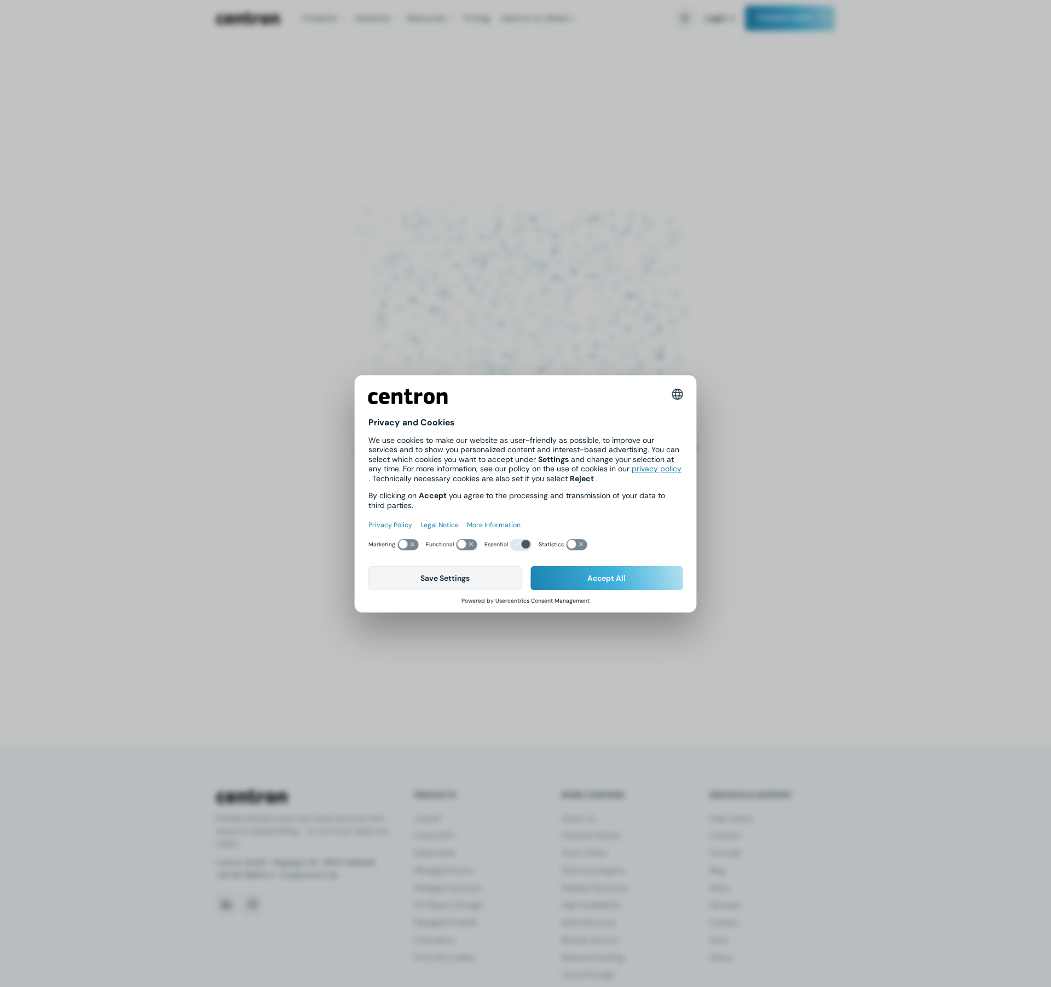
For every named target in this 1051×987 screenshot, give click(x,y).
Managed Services (447, 887)
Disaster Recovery (595, 887)
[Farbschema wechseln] (684, 18)
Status (721, 957)
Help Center (731, 818)
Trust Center (584, 852)
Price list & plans (444, 957)
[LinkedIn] (226, 904)
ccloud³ (427, 818)
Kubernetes (434, 852)
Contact (724, 835)
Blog (717, 870)
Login (715, 18)
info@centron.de (309, 875)
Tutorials (725, 852)
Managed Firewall (445, 922)
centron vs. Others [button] (535, 18)
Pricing (477, 18)
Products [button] (320, 18)
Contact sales (784, 17)
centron (248, 18)
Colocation (434, 939)
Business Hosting (593, 957)
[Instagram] (252, 904)
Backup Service (590, 939)
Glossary (725, 904)
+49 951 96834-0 (245, 875)
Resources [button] (426, 18)
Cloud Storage (588, 974)
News (719, 887)
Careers (723, 922)
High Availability (591, 904)
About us (578, 818)
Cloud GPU (434, 835)
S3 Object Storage (448, 904)
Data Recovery (589, 922)
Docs (718, 939)
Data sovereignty (593, 870)
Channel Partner (591, 835)
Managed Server (443, 870)
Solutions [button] (372, 18)
